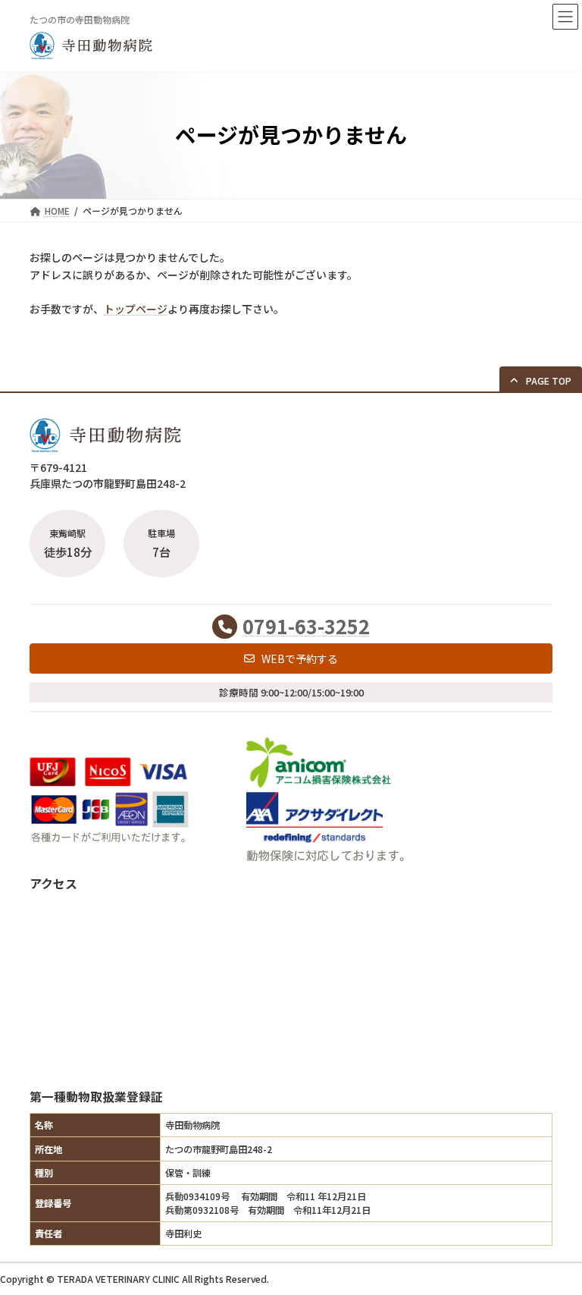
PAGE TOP (553, 1241)
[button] (540, 380)
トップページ (135, 308)
